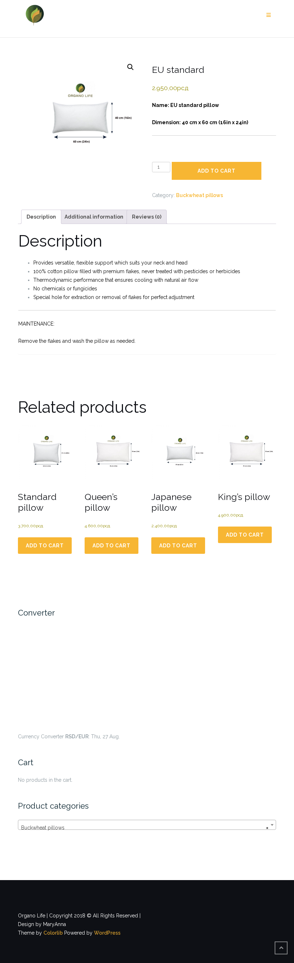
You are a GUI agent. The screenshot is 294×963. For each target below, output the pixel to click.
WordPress (107, 933)
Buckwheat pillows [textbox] (145, 828)
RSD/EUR (77, 736)
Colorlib (53, 933)
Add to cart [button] (45, 545)
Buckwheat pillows (199, 195)
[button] (130, 67)
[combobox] (147, 825)
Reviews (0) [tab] (146, 217)
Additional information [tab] (94, 217)
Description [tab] (41, 217)
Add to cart (217, 171)
